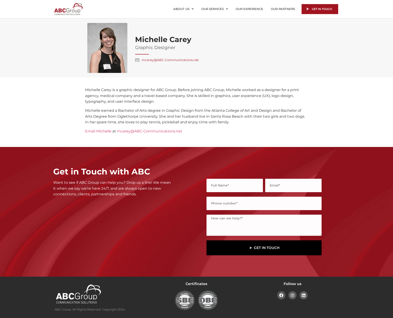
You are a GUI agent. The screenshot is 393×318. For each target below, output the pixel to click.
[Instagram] (292, 295)
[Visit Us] (60, 246)
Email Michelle (98, 131)
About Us (181, 9)
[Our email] (60, 227)
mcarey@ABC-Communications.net (149, 131)
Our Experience (249, 9)
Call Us (78, 207)
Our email (81, 226)
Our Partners (283, 9)
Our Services (212, 9)
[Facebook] (281, 295)
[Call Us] (60, 208)
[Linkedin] (304, 295)
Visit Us (79, 245)
